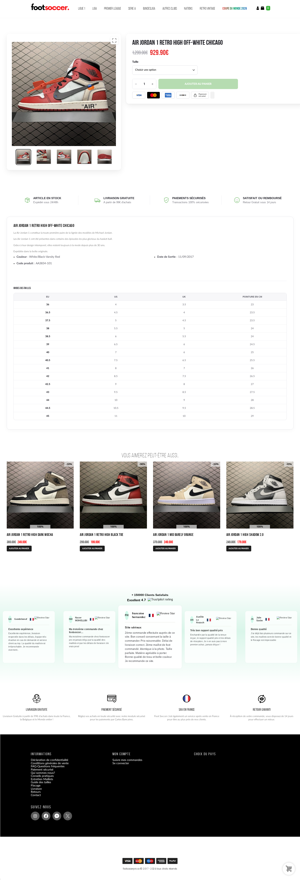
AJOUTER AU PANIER (19, 549)
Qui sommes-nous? (43, 773)
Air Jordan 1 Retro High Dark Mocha (30, 534)
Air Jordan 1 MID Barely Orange (173, 534)
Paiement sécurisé (42, 769)
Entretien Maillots (42, 779)
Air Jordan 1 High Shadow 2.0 (245, 534)
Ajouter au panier (198, 84)
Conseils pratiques (42, 776)
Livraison (36, 788)
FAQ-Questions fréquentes (47, 766)
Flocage (35, 785)
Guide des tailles (41, 782)
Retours (36, 792)
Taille (135, 62)
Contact (36, 795)
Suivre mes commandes (127, 760)
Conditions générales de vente (50, 763)
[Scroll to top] (150, 862)
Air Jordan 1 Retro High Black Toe (101, 534)
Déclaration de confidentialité (49, 760)
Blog (33, 798)
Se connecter (120, 763)
